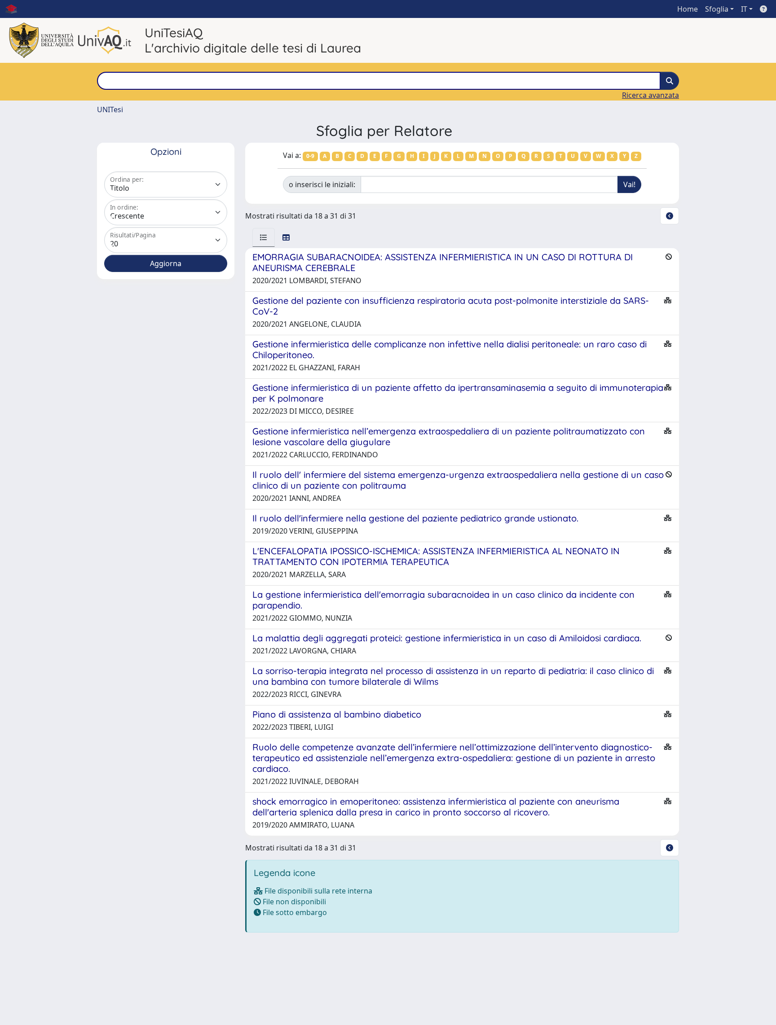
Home (687, 9)
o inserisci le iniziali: (322, 184)
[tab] (263, 237)
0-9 (310, 156)
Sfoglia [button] (716, 9)
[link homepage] (14, 9)
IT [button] (744, 9)
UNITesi (110, 109)
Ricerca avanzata (650, 95)
